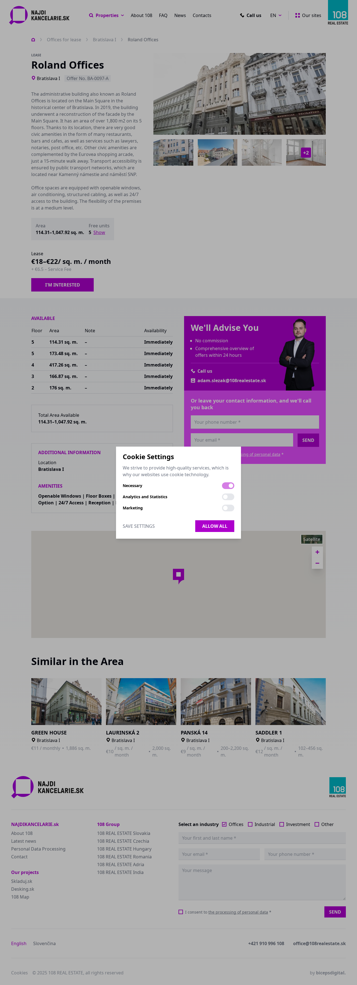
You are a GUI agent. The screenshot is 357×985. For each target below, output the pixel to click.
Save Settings (139, 526)
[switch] (228, 485)
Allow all (214, 526)
